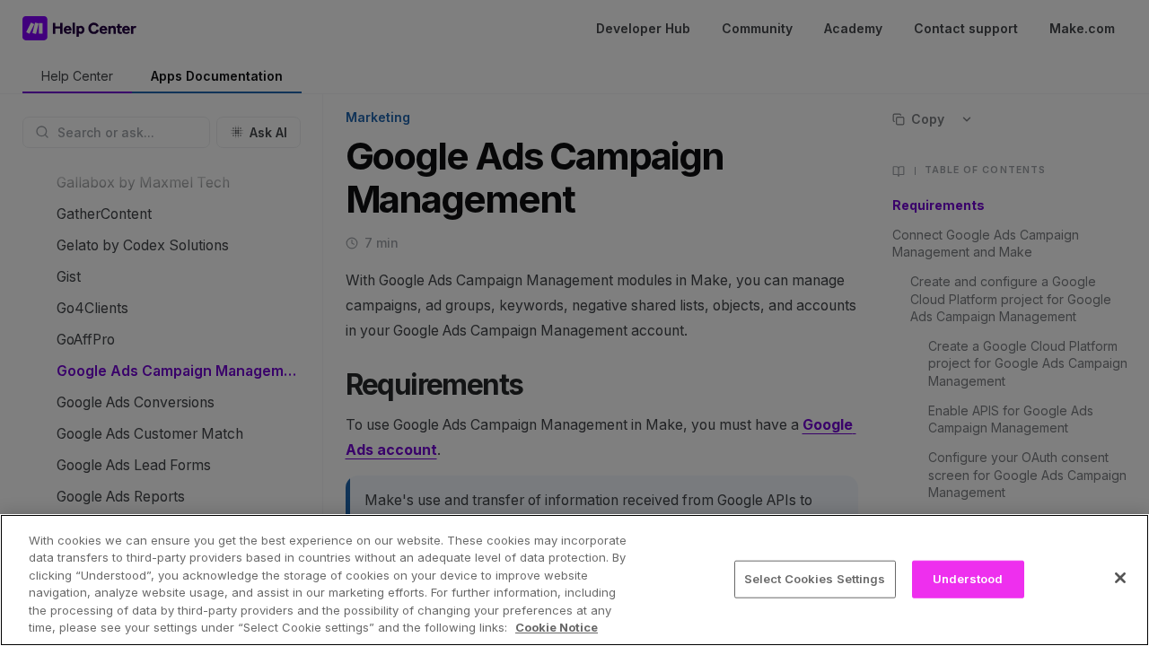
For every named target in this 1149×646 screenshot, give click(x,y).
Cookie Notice (556, 627)
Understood (968, 579)
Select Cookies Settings (815, 579)
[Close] (1120, 578)
